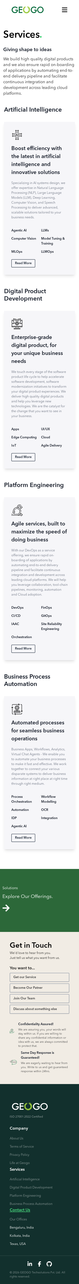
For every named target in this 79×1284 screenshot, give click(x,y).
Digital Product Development (31, 1187)
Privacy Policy (19, 1155)
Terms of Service (22, 1146)
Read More (23, 263)
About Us (16, 1138)
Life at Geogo (20, 1163)
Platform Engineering (25, 1196)
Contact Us (20, 1210)
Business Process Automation (31, 1204)
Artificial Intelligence (25, 1179)
